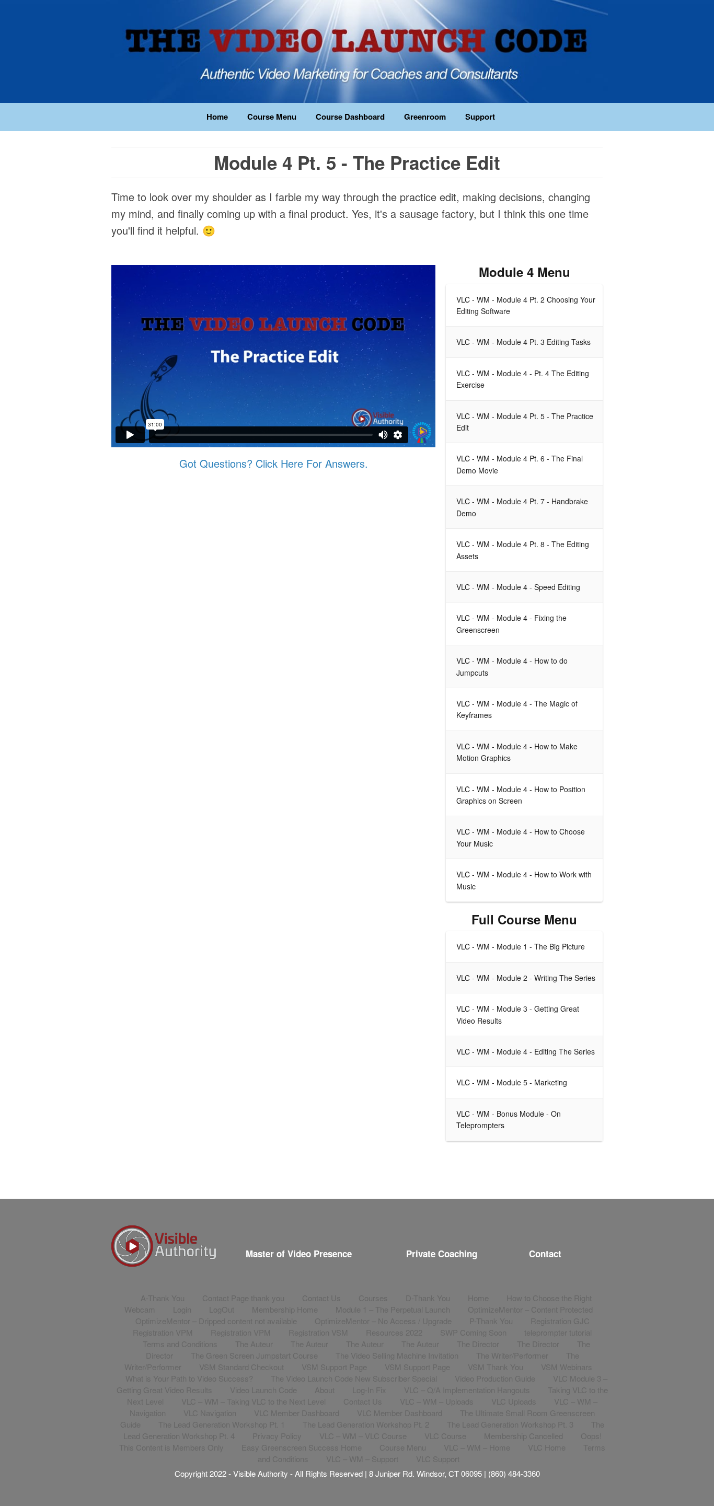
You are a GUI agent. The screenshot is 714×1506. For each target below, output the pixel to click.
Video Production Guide (495, 1378)
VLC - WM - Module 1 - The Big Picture (520, 946)
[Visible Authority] (357, 51)
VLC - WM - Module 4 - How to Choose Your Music (520, 837)
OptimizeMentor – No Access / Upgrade (383, 1320)
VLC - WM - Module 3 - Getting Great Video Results (517, 1014)
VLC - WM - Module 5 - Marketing (511, 1082)
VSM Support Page (334, 1366)
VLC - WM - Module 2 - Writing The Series (525, 977)
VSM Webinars (566, 1366)
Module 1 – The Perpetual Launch (393, 1309)
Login (182, 1309)
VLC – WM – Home (477, 1447)
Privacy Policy (277, 1435)
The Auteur (254, 1343)
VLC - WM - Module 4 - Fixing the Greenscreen (511, 623)
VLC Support (437, 1458)
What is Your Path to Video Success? (189, 1378)
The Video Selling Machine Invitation (397, 1355)
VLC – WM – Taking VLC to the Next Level (253, 1401)
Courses (373, 1297)
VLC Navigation (209, 1412)
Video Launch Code (263, 1389)
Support (480, 116)
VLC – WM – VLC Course (363, 1435)
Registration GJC (560, 1320)
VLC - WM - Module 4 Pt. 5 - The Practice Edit (524, 422)
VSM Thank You (495, 1366)
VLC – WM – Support (362, 1458)
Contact (545, 1253)
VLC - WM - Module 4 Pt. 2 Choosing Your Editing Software (525, 305)
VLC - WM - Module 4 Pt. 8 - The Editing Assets (522, 550)
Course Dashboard (350, 116)
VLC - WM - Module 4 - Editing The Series (525, 1051)
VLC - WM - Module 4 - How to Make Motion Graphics (517, 752)
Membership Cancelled (523, 1435)
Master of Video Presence (299, 1253)
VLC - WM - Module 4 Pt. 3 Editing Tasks (523, 342)
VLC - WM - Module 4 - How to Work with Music (524, 880)
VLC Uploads (513, 1401)
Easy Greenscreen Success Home (301, 1447)
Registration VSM (318, 1332)
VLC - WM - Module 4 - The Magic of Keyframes (517, 709)
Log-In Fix (369, 1389)
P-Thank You (491, 1320)
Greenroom (425, 116)
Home (217, 116)
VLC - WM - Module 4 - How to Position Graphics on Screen (520, 795)
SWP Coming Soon (473, 1332)
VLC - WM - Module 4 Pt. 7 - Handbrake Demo (522, 507)
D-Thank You (428, 1297)
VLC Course (445, 1435)
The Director (478, 1343)
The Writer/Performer (512, 1355)
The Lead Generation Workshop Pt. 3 (510, 1424)
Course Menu (271, 116)
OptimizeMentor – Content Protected (530, 1309)
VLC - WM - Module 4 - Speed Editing (518, 587)
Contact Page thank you (243, 1297)
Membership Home (285, 1309)
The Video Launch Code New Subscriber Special (354, 1378)
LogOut (221, 1309)
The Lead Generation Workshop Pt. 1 (221, 1424)
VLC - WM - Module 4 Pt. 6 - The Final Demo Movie (519, 464)
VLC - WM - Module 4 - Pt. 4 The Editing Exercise (522, 379)
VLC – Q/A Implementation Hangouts (467, 1389)
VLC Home (547, 1447)
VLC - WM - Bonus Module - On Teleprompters (508, 1119)
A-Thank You (163, 1297)
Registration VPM (163, 1332)
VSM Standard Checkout (241, 1366)
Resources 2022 (394, 1332)
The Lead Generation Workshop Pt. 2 (366, 1424)
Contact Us (321, 1297)
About (325, 1389)
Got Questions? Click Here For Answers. (273, 463)
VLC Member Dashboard (296, 1412)
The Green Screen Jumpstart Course (254, 1355)
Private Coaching (441, 1253)
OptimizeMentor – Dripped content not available (216, 1320)
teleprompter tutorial (558, 1332)
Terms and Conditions (180, 1343)
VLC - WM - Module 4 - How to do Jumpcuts (512, 666)
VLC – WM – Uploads (437, 1401)
